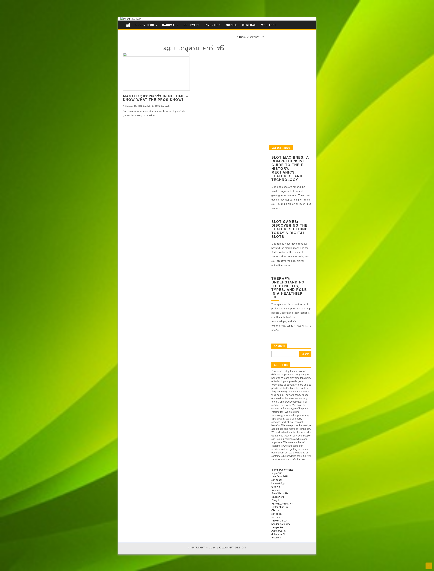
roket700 (276, 537)
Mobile (231, 25)
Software (192, 25)
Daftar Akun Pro (280, 507)
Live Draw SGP (279, 476)
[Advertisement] (59, 8)
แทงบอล (275, 490)
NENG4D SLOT (279, 520)
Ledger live (277, 527)
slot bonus (276, 517)
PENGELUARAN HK (282, 503)
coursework (277, 496)
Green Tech (145, 25)
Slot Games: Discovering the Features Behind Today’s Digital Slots (289, 229)
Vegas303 (276, 473)
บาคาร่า (275, 486)
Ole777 (275, 510)
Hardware (170, 25)
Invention (213, 25)
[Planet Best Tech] (128, 24)
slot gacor (276, 479)
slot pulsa (276, 513)
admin (148, 106)
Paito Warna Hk (279, 493)
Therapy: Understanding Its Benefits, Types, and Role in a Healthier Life (289, 287)
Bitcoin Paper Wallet (282, 469)
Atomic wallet (278, 530)
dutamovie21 (278, 534)
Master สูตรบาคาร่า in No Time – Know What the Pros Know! (155, 97)
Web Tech (269, 25)
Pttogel (275, 500)
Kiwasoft (226, 547)
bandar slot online (281, 524)
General (249, 25)
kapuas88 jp (277, 483)
